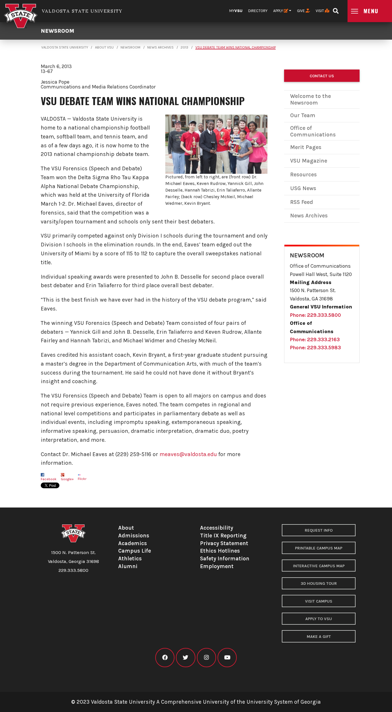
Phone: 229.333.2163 (315, 339)
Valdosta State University (64, 47)
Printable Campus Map (318, 548)
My (235, 11)
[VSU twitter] (185, 657)
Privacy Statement (224, 543)
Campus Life (134, 550)
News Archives (160, 47)
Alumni (127, 566)
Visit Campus (318, 601)
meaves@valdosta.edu (188, 454)
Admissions (133, 535)
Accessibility (216, 527)
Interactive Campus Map (319, 566)
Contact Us (322, 76)
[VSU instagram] (206, 657)
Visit (320, 11)
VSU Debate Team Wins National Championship (235, 47)
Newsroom (57, 31)
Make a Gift (319, 636)
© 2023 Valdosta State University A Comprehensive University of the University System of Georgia (196, 702)
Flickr (82, 479)
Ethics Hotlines (220, 550)
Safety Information (224, 558)
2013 (184, 47)
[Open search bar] (335, 9)
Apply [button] (278, 11)
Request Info (319, 530)
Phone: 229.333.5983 (315, 347)
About (126, 527)
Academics (132, 543)
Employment (217, 566)
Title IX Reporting (223, 535)
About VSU (104, 47)
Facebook (49, 479)
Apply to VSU (318, 618)
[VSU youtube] (227, 657)
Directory (257, 11)
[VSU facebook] (164, 657)
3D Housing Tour (319, 583)
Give (301, 11)
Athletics (130, 558)
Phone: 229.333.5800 (315, 315)
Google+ (67, 479)
